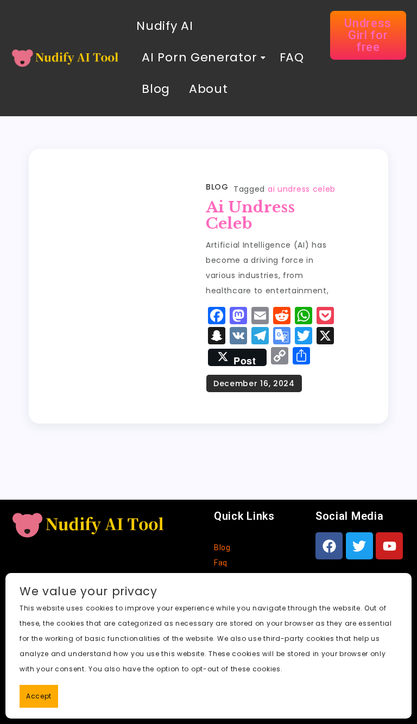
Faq (221, 562)
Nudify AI (164, 25)
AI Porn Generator (199, 57)
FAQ (290, 57)
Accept (39, 696)
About (208, 88)
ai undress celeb (302, 189)
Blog (156, 88)
